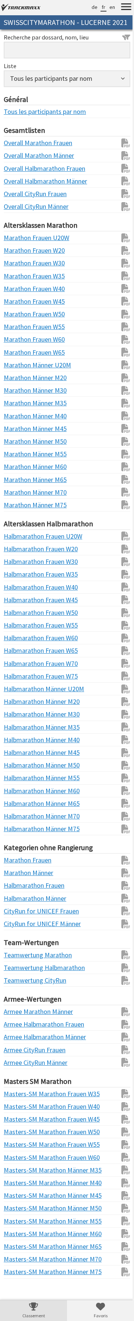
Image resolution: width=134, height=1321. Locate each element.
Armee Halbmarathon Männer (19, 1047)
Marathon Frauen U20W (19, 248)
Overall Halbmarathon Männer (19, 191)
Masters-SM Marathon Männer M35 (19, 1180)
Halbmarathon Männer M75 (19, 839)
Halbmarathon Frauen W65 (19, 661)
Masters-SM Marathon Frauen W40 (19, 1117)
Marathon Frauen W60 (19, 349)
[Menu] (120, 8)
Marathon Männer (19, 883)
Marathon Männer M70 (19, 502)
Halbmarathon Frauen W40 (19, 597)
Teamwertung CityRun (19, 990)
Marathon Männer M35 (19, 413)
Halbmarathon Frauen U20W (19, 546)
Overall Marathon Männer (19, 166)
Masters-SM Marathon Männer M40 (19, 1193)
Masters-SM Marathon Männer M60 (19, 1244)
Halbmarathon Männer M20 (19, 712)
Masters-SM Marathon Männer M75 (19, 1282)
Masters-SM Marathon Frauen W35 (19, 1104)
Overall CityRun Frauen (19, 204)
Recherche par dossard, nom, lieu (46, 47)
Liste (10, 76)
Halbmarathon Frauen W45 (19, 610)
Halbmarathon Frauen (19, 895)
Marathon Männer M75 (19, 515)
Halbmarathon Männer (19, 908)
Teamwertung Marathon (19, 965)
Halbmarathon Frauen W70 (19, 674)
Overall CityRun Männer (19, 217)
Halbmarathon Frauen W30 (19, 572)
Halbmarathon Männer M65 (19, 814)
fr (98, 7)
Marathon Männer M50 (19, 451)
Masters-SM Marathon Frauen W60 (19, 1168)
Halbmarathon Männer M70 (19, 826)
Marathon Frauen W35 (19, 286)
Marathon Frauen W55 (19, 337)
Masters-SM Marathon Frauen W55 (19, 1155)
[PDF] (116, 153)
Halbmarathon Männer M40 (19, 750)
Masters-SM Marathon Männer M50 (19, 1218)
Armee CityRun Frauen (19, 1060)
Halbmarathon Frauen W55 (19, 635)
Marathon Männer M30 (19, 400)
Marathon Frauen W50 (19, 324)
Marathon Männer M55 (19, 464)
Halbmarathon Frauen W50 (19, 623)
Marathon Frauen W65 (19, 362)
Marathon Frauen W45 (19, 311)
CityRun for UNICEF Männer (19, 934)
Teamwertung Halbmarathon (19, 978)
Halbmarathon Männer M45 (19, 763)
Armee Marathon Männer (19, 1022)
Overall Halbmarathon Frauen (19, 179)
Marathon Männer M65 (19, 490)
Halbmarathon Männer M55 (19, 788)
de (89, 7)
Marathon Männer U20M (19, 375)
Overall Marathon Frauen (19, 153)
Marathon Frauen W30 (19, 273)
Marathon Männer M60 (19, 477)
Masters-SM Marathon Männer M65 (19, 1257)
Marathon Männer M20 (19, 388)
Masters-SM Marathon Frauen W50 (19, 1142)
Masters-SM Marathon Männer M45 (19, 1206)
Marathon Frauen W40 (19, 299)
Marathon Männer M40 (19, 426)
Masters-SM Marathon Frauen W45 (19, 1129)
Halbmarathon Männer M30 (19, 724)
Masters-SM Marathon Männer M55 (19, 1231)
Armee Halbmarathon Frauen (19, 1034)
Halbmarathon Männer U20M (19, 699)
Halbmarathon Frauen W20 (19, 559)
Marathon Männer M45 (19, 439)
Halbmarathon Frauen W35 (19, 584)
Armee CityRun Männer (19, 1073)
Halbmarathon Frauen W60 (19, 648)
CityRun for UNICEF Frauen (19, 921)
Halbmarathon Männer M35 (19, 737)
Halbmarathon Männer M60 (19, 801)
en (106, 7)
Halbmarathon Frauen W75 (19, 686)
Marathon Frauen (19, 870)
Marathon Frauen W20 (19, 260)
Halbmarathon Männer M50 (19, 775)
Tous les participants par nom (19, 122)
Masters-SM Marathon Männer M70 (19, 1269)
